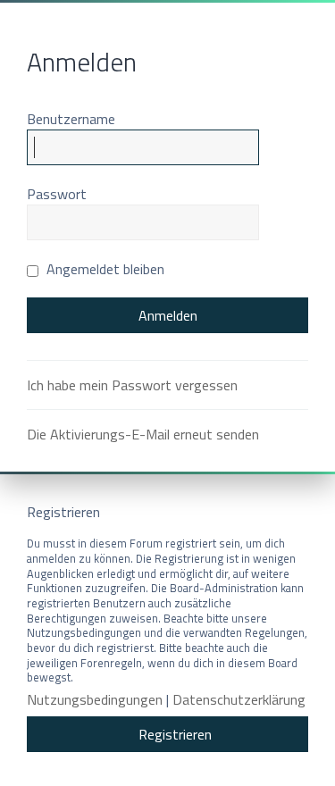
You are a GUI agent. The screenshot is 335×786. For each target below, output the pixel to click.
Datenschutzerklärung (239, 699)
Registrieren (175, 734)
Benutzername (71, 119)
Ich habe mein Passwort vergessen (132, 385)
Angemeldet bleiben (103, 269)
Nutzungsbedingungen (95, 699)
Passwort (57, 194)
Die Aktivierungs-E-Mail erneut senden (143, 434)
